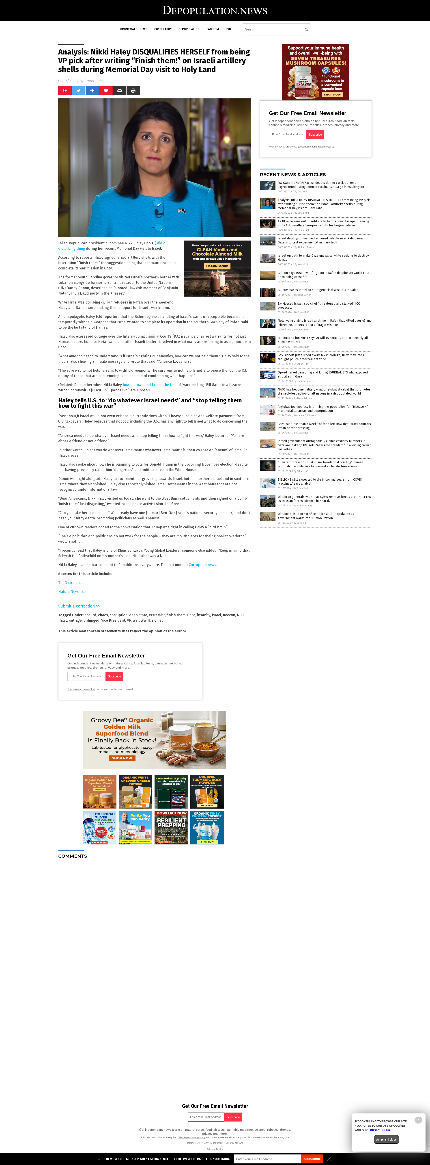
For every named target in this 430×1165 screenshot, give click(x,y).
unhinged (91, 620)
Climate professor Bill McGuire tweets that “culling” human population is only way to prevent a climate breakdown (320, 464)
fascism (212, 29)
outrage (75, 620)
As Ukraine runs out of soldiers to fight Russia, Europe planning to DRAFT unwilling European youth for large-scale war (323, 223)
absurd (90, 615)
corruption (118, 615)
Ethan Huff (93, 81)
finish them (176, 615)
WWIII (145, 620)
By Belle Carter (302, 294)
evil (229, 29)
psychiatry (163, 29)
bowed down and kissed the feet (150, 385)
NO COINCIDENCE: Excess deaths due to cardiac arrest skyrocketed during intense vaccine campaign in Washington (321, 185)
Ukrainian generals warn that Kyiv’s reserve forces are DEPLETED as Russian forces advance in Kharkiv (324, 499)
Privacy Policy (215, 1149)
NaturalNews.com (72, 592)
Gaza (191, 615)
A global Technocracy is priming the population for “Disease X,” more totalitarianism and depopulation (323, 409)
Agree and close (386, 1139)
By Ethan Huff (302, 212)
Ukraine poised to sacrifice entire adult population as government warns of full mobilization (316, 516)
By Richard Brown (304, 247)
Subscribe (312, 1159)
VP (129, 620)
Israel (216, 615)
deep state (138, 615)
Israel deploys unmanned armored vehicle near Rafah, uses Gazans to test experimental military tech (321, 240)
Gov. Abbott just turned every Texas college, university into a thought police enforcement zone (321, 357)
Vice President (113, 620)
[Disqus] (154, 918)
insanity (203, 615)
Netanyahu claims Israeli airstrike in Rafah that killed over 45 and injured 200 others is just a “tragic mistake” (325, 323)
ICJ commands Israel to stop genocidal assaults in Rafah (318, 290)
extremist (157, 615)
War (136, 620)
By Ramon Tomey (303, 381)
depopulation (189, 29)
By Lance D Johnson (305, 415)
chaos (103, 615)
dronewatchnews (133, 29)
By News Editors (303, 264)
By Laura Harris (302, 329)
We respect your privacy (191, 1137)
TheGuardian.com (73, 583)
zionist (157, 620)
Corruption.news (202, 565)
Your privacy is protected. (81, 689)
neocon (229, 615)
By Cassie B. (301, 191)
